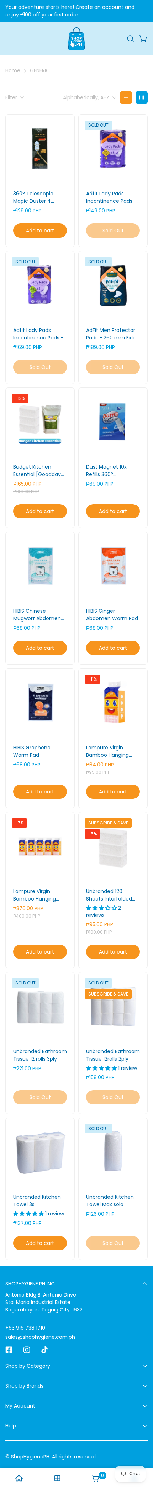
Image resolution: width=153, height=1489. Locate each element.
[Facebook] (8, 1349)
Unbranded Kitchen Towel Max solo (110, 1200)
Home (12, 70)
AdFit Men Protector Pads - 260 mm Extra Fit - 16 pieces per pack (112, 334)
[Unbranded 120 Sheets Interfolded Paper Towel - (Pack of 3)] (113, 846)
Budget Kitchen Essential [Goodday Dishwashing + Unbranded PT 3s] (37, 470)
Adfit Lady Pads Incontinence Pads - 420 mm (38, 334)
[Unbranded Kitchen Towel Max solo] (113, 1152)
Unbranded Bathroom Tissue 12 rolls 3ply (40, 1055)
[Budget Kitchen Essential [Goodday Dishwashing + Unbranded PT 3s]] (40, 422)
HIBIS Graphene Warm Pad (32, 751)
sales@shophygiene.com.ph (40, 1337)
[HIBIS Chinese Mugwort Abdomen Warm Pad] (40, 566)
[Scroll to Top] (140, 1451)
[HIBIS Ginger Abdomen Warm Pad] (113, 566)
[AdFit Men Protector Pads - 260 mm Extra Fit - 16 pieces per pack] (113, 285)
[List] (126, 97)
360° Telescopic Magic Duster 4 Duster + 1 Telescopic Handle (39, 197)
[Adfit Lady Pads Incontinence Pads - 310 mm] (113, 149)
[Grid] (142, 97)
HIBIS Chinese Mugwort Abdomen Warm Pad (37, 614)
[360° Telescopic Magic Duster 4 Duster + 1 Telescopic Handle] (40, 149)
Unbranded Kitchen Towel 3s (37, 1200)
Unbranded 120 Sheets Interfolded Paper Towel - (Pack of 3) (111, 895)
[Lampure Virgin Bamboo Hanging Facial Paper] (113, 703)
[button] (130, 39)
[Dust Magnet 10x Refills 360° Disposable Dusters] (113, 422)
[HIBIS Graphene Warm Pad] (40, 703)
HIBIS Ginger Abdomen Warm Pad (112, 614)
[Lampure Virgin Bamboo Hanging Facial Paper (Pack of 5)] (40, 846)
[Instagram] (26, 1349)
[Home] (19, 1478)
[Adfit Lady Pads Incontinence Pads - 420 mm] (40, 285)
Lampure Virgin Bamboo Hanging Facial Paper (107, 751)
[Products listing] (57, 1478)
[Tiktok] (44, 1349)
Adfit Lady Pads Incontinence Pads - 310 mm (111, 197)
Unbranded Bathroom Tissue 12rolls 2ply (113, 1055)
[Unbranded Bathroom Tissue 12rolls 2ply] (113, 1007)
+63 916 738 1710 (25, 1327)
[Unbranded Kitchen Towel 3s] (40, 1152)
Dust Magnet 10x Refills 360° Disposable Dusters (109, 470)
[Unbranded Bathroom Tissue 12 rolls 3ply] (40, 1007)
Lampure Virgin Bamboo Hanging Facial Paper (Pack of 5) (39, 895)
